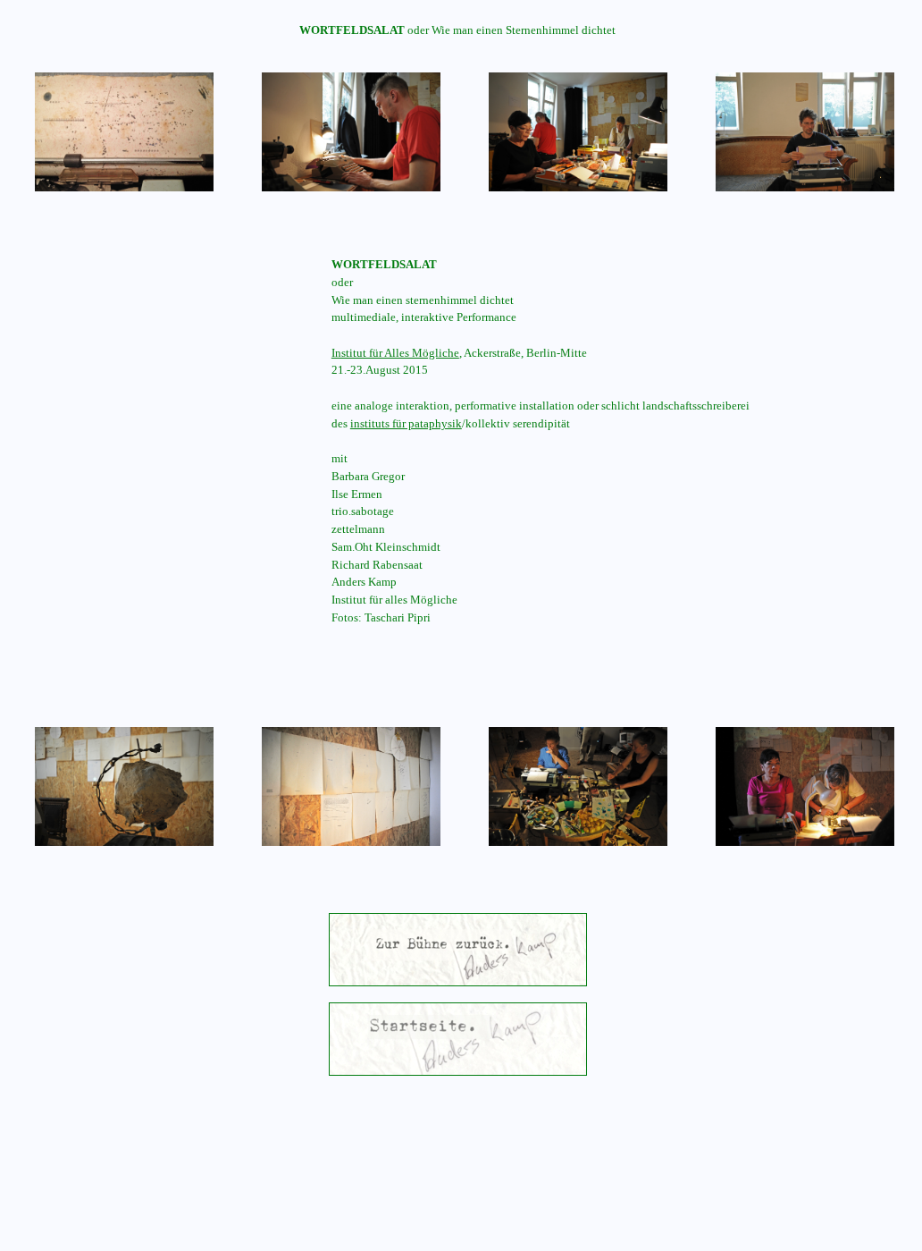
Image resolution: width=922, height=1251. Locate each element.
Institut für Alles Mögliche (395, 352)
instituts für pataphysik (406, 423)
